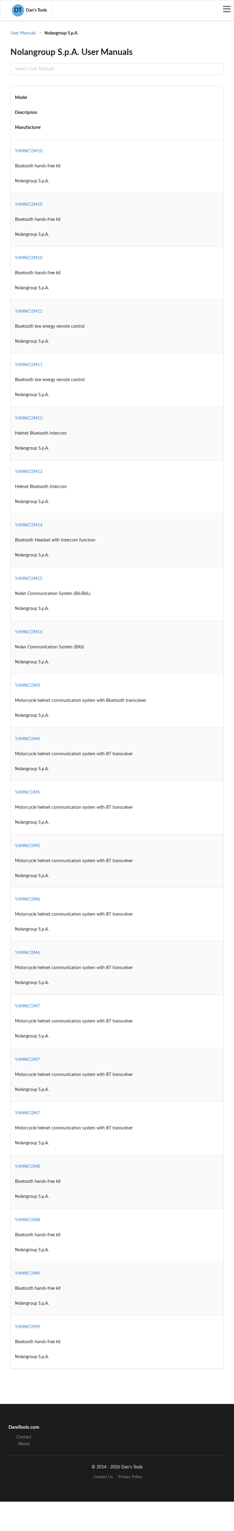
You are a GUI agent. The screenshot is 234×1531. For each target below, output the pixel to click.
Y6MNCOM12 (28, 418)
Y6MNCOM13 (28, 472)
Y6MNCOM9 (27, 1273)
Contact (23, 1437)
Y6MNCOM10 (28, 151)
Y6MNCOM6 (27, 899)
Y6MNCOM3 (27, 685)
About (24, 1444)
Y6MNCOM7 (27, 1006)
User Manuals (23, 33)
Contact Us (103, 1477)
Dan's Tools (30, 10)
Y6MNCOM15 (28, 579)
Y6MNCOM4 (27, 739)
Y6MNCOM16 (28, 632)
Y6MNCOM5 (27, 792)
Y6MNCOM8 (27, 1167)
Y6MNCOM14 (28, 525)
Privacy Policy (130, 1477)
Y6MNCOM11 (28, 311)
